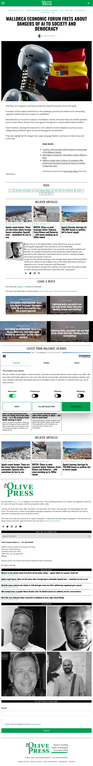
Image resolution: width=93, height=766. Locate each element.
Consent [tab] (16, 363)
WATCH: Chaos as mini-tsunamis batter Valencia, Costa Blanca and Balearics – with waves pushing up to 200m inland (45, 232)
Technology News (70, 171)
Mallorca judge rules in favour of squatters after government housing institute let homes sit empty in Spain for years (64, 163)
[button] (89, 536)
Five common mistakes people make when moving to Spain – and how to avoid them (46, 415)
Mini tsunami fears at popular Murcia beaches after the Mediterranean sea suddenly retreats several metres (41, 592)
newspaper (69, 190)
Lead (62, 10)
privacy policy (35, 724)
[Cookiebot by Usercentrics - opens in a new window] (80, 356)
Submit (46, 730)
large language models (43, 190)
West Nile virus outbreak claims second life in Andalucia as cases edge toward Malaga (32, 598)
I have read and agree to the (23, 724)
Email (4, 708)
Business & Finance (50, 10)
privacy (79, 190)
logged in (21, 286)
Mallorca (69, 10)
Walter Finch (49, 36)
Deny (17, 407)
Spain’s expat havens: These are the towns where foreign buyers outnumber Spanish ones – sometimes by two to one (18, 232)
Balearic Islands (34, 10)
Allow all (76, 407)
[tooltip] (26, 273)
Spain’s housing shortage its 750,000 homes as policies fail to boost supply (74, 229)
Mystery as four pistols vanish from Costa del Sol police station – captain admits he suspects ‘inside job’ (39, 573)
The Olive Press (46, 194)
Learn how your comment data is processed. (58, 291)
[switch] (35, 396)
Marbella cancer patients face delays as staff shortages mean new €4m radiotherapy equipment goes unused (41, 585)
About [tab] (76, 363)
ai (11, 190)
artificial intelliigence (23, 190)
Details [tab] (46, 363)
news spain (58, 190)
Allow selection (46, 407)
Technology (80, 10)
